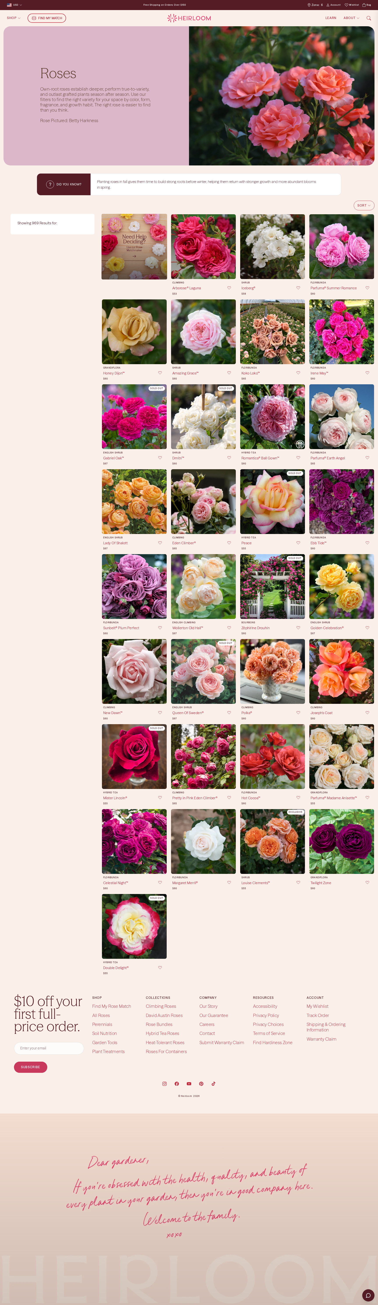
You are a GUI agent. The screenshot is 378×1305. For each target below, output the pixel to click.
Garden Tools (104, 1042)
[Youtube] (189, 1083)
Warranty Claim (322, 1039)
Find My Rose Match (111, 1006)
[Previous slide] (176, 246)
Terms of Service (269, 1033)
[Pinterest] (201, 1083)
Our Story (209, 1006)
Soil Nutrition (104, 1033)
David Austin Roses (164, 1015)
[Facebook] (176, 1083)
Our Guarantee (214, 1015)
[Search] (369, 18)
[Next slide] (231, 246)
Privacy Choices (268, 1024)
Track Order (318, 1015)
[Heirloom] (189, 18)
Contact (207, 1033)
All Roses (101, 1015)
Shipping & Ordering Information (326, 1027)
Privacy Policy (266, 1015)
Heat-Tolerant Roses (165, 1042)
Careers (207, 1024)
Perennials (102, 1024)
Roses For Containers (166, 1051)
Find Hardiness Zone (273, 1042)
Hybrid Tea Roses (162, 1033)
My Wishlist (317, 1006)
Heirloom (186, 1096)
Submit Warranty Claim (222, 1042)
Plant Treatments (108, 1051)
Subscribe (30, 1067)
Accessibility (265, 1006)
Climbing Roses (161, 1006)
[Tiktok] (213, 1083)
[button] (364, 205)
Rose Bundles (159, 1024)
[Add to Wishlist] (226, 288)
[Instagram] (164, 1083)
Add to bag (203, 272)
